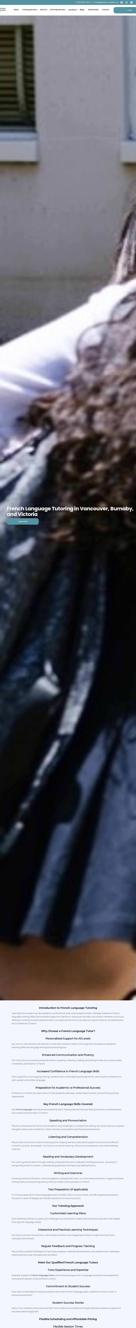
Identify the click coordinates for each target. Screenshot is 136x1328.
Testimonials (93, 10)
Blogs (82, 10)
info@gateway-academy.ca (106, 2)
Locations (72, 10)
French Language (61, 1104)
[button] (29, 9)
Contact (105, 10)
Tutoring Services (29, 10)
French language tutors (43, 1275)
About (16, 10)
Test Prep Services (57, 10)
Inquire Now (23, 521)
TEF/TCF (43, 10)
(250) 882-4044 (83, 2)
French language (24, 1109)
